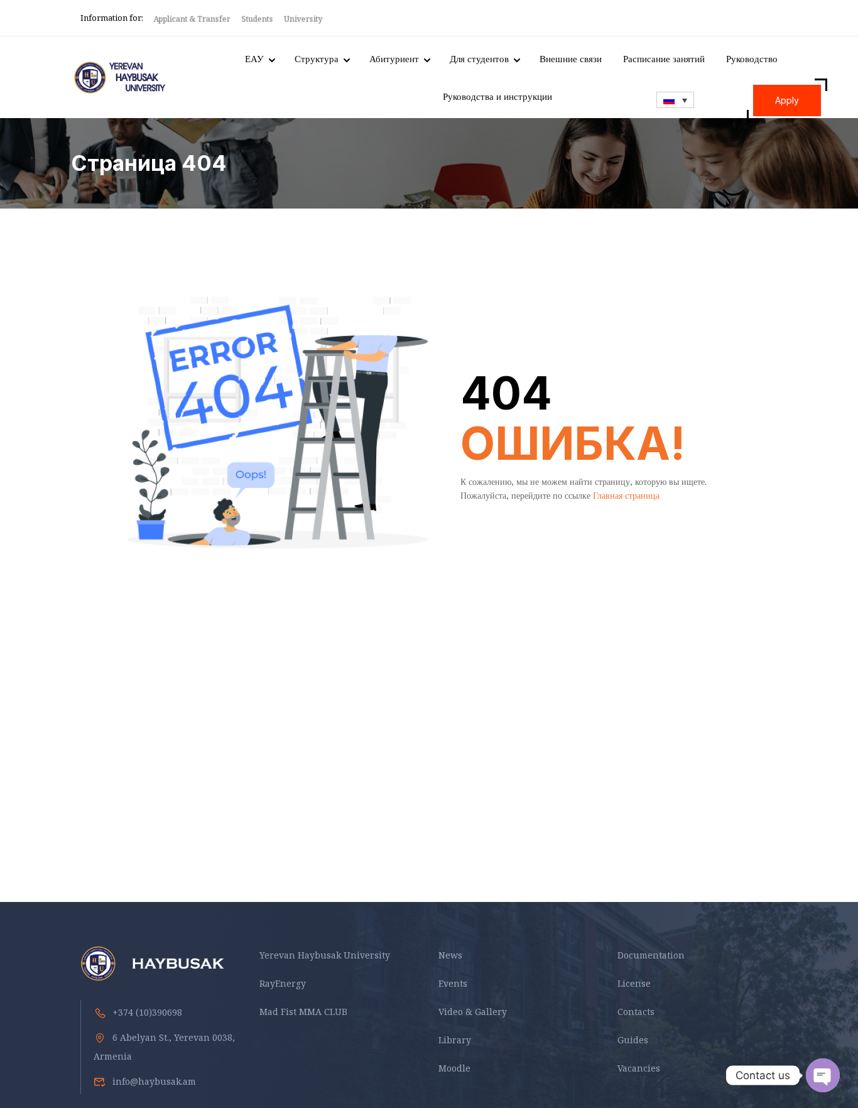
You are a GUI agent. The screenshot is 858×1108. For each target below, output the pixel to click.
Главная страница (626, 495)
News (450, 955)
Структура (317, 58)
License (634, 983)
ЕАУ (254, 58)
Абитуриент (394, 58)
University (304, 19)
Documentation (651, 955)
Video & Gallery (472, 1012)
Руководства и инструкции (497, 96)
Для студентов (479, 58)
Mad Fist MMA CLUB (303, 1012)
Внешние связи (571, 58)
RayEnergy (282, 983)
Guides (632, 1040)
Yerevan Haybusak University (324, 955)
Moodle (454, 1068)
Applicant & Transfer (193, 19)
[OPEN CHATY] (823, 1075)
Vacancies (638, 1068)
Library (454, 1040)
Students (258, 19)
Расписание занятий (664, 58)
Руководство (752, 58)
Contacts (635, 1012)
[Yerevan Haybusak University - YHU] (119, 78)
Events (452, 983)
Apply (787, 100)
